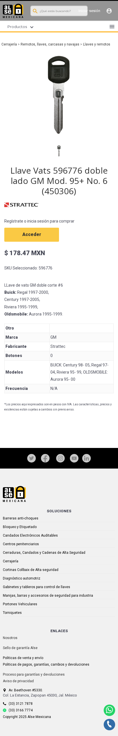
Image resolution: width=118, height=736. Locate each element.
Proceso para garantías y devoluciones (34, 674)
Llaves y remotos (96, 44)
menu (112, 26)
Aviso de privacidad (18, 681)
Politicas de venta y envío (23, 658)
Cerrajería (9, 44)
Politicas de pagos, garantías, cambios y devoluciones (46, 664)
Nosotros (10, 638)
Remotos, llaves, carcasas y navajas (50, 44)
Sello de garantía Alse (20, 648)
